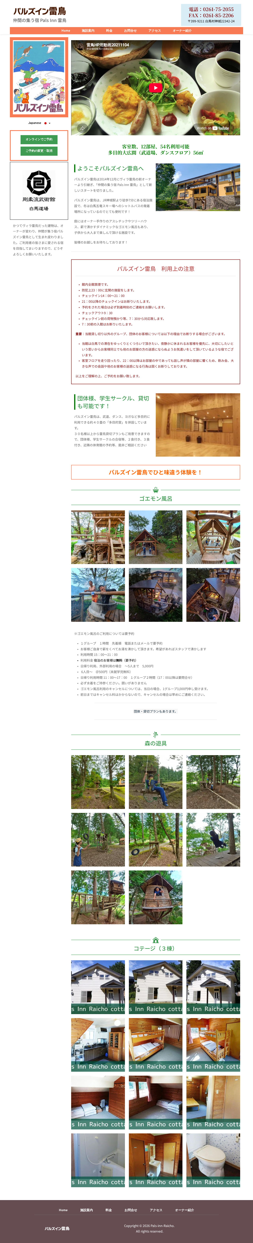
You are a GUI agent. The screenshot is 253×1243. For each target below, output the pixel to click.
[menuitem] (65, 30)
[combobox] (39, 123)
